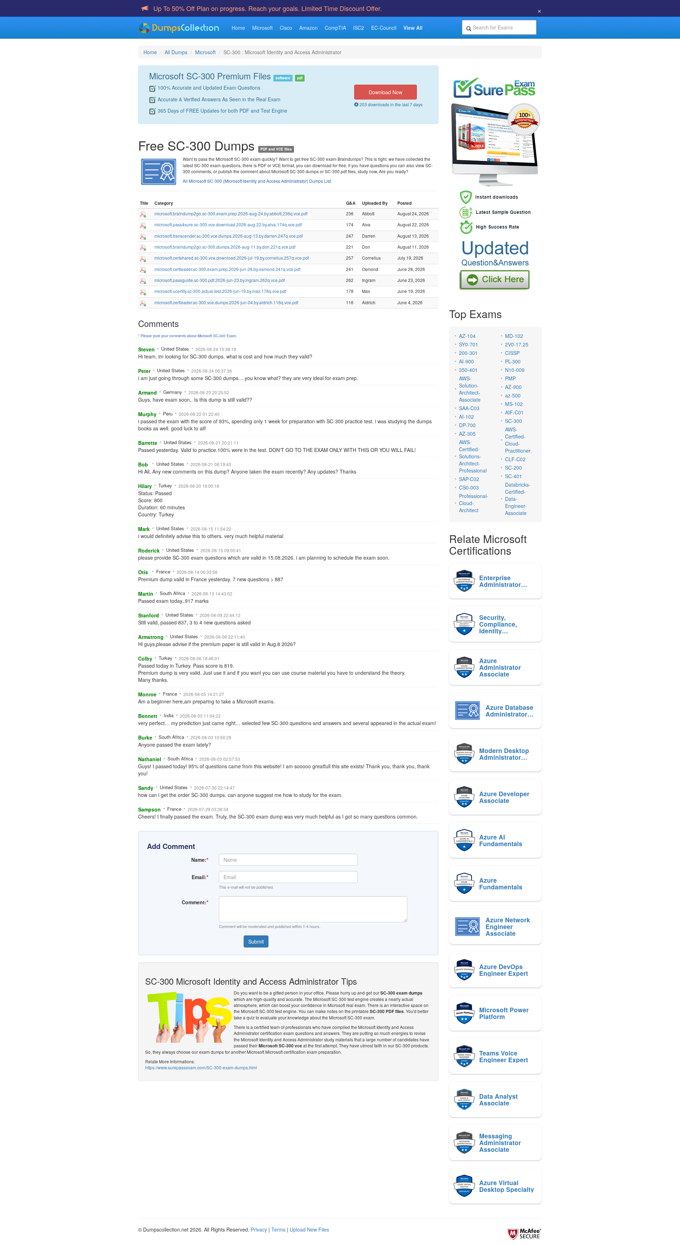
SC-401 (513, 476)
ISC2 (358, 27)
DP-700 (467, 425)
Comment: (195, 902)
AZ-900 (513, 386)
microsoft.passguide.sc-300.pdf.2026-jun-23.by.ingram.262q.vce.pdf (219, 280)
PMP (510, 378)
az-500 (513, 395)
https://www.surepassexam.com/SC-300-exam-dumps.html (201, 1067)
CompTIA (335, 27)
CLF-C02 (515, 459)
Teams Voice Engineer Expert (503, 1056)
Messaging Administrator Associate (500, 1142)
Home (238, 27)
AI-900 (466, 361)
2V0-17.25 (516, 344)
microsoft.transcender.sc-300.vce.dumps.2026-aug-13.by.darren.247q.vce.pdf (228, 236)
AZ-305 (467, 433)
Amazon (308, 27)
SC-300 (513, 420)
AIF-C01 (514, 412)
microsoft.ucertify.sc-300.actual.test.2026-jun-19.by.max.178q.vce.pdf (220, 291)
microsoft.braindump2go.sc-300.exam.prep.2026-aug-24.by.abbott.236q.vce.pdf (230, 213)
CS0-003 (469, 487)
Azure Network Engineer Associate (508, 926)
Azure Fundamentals (500, 883)
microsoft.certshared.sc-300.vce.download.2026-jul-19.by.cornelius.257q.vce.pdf (231, 258)
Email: (200, 877)
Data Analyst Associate (498, 1099)
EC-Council (383, 27)
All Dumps (176, 52)
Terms (278, 1229)
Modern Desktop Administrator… (504, 754)
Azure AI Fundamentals (500, 840)
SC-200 (513, 467)
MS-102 (514, 403)
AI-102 (466, 416)
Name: (199, 859)
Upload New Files (309, 1229)
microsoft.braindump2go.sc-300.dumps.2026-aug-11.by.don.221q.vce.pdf (224, 247)
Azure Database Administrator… (510, 710)
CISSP (512, 352)
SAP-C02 (469, 478)
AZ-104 (467, 335)
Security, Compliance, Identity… (498, 624)
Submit (256, 941)
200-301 (468, 352)
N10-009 (515, 369)
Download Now (385, 92)
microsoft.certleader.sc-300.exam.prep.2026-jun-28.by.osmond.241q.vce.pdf (227, 269)
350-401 (468, 369)
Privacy (259, 1229)
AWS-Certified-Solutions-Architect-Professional (473, 456)
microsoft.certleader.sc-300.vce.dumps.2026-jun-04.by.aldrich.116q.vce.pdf (226, 302)
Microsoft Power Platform (504, 1013)
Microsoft (262, 27)
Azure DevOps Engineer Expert (503, 970)
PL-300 (513, 361)
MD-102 (514, 335)
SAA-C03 (469, 408)
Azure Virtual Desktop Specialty (506, 1186)
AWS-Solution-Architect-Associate (470, 389)
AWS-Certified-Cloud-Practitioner (518, 440)
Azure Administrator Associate (500, 667)
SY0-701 (468, 344)
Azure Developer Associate (504, 797)
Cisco (286, 27)
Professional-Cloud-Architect (473, 503)
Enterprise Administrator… (503, 581)
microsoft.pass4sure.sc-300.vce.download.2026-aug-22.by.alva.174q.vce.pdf (228, 224)
